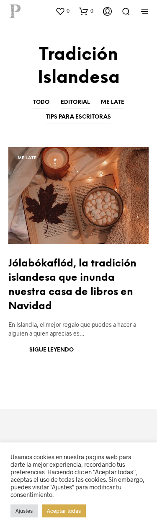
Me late (112, 102)
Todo (41, 102)
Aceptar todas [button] (64, 510)
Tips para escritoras (78, 117)
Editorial (75, 102)
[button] (62, 11)
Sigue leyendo (51, 350)
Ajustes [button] (24, 510)
